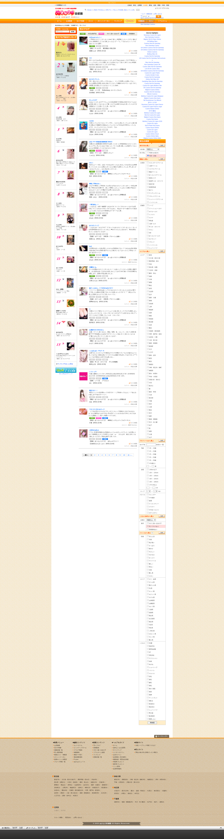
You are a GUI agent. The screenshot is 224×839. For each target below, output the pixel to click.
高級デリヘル (153, 172)
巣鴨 (150, 282)
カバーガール (78, 745)
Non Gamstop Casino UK (152, 64)
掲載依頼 (149, 14)
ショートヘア (153, 667)
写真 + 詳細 (152, 156)
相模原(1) (150, 779)
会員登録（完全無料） (120, 757)
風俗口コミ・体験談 (60, 755)
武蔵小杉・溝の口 (154, 379)
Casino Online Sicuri (152, 134)
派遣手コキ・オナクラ (156, 181)
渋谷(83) (94, 779)
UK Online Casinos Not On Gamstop (152, 48)
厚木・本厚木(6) (161, 779)
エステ (151, 217)
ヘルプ (143, 14)
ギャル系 (131, 10)
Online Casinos (152, 52)
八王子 (151, 352)
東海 (150, 5)
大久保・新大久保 (154, 258)
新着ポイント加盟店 (60, 759)
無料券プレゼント (118, 764)
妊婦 (150, 661)
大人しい (152, 552)
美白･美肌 (152, 689)
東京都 (56, 776)
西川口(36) (125, 791)
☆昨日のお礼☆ (94, 430)
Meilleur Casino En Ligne (152, 113)
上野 (150, 307)
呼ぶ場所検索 (58, 752)
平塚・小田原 (153, 376)
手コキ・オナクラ (154, 227)
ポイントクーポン (104, 21)
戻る (137, 10)
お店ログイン (117, 755)
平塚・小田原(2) (119, 782)
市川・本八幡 (153, 422)
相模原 (151, 370)
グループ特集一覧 (59, 762)
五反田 (151, 291)
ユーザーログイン (118, 752)
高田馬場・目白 (154, 261)
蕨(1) (132, 791)
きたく (91, 163)
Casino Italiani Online (152, 109)
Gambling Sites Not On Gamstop (152, 81)
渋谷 (150, 264)
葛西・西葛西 (153, 343)
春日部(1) (157, 791)
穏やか (151, 548)
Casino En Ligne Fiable (152, 73)
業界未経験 (152, 649)
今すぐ (151, 21)
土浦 (150, 434)
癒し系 (151, 573)
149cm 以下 (153, 469)
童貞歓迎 (152, 716)
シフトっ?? (92, 372)
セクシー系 (152, 594)
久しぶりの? (93, 100)
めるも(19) (59, 160)
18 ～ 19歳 (152, 448)
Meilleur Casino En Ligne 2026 (152, 121)
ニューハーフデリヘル (156, 199)
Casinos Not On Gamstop (152, 43)
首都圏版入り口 (61, 5)
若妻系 (151, 612)
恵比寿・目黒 (153, 267)
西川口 (151, 386)
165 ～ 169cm (153, 482)
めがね (151, 664)
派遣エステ (152, 178)
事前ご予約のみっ (94, 183)
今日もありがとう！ (95, 37)
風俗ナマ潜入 (78, 755)
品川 (150, 294)
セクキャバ (152, 239)
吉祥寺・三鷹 (153, 337)
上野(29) (65, 787)
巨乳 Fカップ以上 (111, 10)
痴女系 (151, 622)
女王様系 (152, 618)
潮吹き (151, 701)
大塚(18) (101, 782)
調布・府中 (152, 355)
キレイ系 (152, 637)
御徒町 (151, 310)
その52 (91, 121)
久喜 (150, 395)
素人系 (151, 640)
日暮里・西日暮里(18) (76, 790)
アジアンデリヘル (154, 193)
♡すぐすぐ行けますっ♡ (97, 409)
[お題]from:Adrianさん (96, 330)
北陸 (154, 5)
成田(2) (161, 802)
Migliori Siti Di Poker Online (152, 39)
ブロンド (152, 242)
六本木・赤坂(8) (72, 782)
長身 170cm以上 (99, 10)
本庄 (150, 413)
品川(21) (86, 785)
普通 (150, 501)
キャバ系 (152, 591)
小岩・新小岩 (153, 340)
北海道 (130, 5)
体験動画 (76, 752)
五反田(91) (77, 785)
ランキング (118, 21)
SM (150, 233)
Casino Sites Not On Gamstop (152, 66)
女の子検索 (80, 21)
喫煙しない (152, 719)
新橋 (150, 300)
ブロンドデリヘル (154, 196)
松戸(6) (149, 802)
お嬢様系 (152, 603)
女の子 (15, 828)
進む (139, 10)
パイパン (152, 670)
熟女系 (151, 615)
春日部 (151, 398)
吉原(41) (57, 790)
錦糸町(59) (95, 793)
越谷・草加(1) (140, 791)
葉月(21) (58, 52)
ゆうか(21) (59, 246)
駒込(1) (63, 785)
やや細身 (152, 498)
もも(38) (58, 139)
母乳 (150, 685)
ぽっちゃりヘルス (154, 236)
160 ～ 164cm (153, 479)
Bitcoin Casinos (152, 94)
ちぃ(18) (58, 96)
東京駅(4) (104, 787)
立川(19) (103, 793)
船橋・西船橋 (153, 419)
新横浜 (151, 364)
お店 (21, 828)
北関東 (140, 5)
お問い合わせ (158, 14)
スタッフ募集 (58, 817)
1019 (56, 17)
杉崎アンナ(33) (61, 311)
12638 (63, 17)
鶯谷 (150, 328)
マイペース (152, 561)
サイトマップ (117, 750)
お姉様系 (152, 600)
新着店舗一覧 (97, 757)
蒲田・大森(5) (95, 785)
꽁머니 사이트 (152, 102)
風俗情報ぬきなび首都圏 (62, 25)
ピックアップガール (80, 748)
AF (150, 652)
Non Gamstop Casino (152, 45)
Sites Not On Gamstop (152, 62)
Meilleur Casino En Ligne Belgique (152, 96)
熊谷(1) (130, 793)
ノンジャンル (153, 202)
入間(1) (123, 793)
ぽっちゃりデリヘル (155, 175)
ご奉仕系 (152, 631)
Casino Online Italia (152, 136)
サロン (151, 230)
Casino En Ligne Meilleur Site (152, 85)
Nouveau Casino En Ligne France (152, 104)
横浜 (150, 361)
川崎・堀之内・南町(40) (137, 779)
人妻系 (151, 609)
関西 (159, 5)
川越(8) (164, 791)
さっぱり (152, 545)
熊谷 (150, 410)
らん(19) (58, 225)
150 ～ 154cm (153, 473)
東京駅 (151, 322)
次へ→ (130, 455)
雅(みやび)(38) (60, 182)
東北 (134, 5)
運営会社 (68, 817)
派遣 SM (151, 184)
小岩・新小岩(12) (71, 793)
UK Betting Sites (152, 41)
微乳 (150, 682)
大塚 (150, 279)
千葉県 (116, 799)
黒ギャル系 (152, 585)
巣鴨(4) (56, 785)
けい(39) (58, 117)
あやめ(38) (59, 74)
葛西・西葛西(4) (85, 793)
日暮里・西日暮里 (154, 331)
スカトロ (152, 673)
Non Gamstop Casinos (148, 24)
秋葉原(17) (95, 787)
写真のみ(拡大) (153, 153)
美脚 (150, 695)
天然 (150, 539)
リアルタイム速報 (99, 752)
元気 (150, 570)
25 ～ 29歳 (152, 454)
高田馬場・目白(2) (83, 779)
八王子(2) (57, 795)
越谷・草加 (152, 392)
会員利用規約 (117, 769)
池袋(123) (94, 782)
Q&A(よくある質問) (119, 748)
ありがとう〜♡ (94, 225)
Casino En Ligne (152, 123)
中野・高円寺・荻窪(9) (92, 790)
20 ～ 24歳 (152, 451)
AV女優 (120, 10)
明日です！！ (93, 390)
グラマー (152, 507)
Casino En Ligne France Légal (152, 106)
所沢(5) (116, 793)
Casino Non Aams (152, 119)
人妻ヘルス (152, 224)
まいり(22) (59, 268)
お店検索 (69, 21)
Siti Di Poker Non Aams (152, 125)
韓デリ (151, 190)
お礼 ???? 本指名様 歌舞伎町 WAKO (100, 142)
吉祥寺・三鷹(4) (59, 793)
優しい (151, 564)
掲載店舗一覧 (58, 750)
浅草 (150, 313)
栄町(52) (117, 802)
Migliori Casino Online (152, 90)
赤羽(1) (70, 785)
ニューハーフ (153, 248)
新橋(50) (104, 785)
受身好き (152, 704)
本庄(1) (137, 793)
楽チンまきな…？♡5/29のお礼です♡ (101, 288)
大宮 (150, 382)
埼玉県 (116, 788)
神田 (150, 316)
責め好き (152, 707)
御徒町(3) (73, 787)
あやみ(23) (59, 332)
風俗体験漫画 (78, 757)
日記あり (90, 10)
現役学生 (152, 646)
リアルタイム (162, 21)
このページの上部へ (161, 736)
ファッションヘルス (155, 208)
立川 (150, 349)
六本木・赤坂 (153, 270)
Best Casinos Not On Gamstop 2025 (152, 18)
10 (124, 455)
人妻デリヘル (153, 166)
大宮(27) (117, 791)
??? (90, 58)
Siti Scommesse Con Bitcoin (152, 100)
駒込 (150, 285)
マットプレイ (153, 698)
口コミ (91, 21)
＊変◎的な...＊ (94, 204)
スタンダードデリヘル (156, 163)
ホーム (59, 21)
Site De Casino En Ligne (152, 115)
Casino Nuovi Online (152, 127)
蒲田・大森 (152, 297)
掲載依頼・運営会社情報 (120, 759)
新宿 (150, 255)
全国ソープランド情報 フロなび (145, 745)
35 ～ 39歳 (152, 460)
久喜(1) (149, 791)
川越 (150, 401)
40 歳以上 (152, 463)
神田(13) (87, 787)
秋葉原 (151, 319)
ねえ (90, 246)
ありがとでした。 (94, 79)
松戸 (150, 425)
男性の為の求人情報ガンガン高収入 (146, 752)
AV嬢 (150, 643)
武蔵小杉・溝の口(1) (133, 782)
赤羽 (150, 288)
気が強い (152, 542)
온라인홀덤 (152, 111)
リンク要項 (116, 766)
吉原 (150, 325)
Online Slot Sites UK (152, 79)
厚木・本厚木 (153, 373)
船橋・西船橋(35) (127, 802)
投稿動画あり (153, 529)
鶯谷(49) (64, 790)
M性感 (151, 220)
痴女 (125, 10)
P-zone (76, 759)
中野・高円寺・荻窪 (155, 334)
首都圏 (145, 5)
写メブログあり (154, 526)
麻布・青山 (152, 273)
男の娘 (151, 713)
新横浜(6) (125, 779)
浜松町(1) (57, 787)
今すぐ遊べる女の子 (155, 523)
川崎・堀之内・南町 (155, 367)
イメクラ (152, 214)
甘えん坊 (152, 536)
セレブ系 (152, 606)
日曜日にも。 (93, 267)
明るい (151, 567)
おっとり (152, 558)
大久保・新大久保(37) (68, 779)
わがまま (152, 555)
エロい (151, 576)
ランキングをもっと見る (65, 364)
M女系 (151, 628)
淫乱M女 (151, 655)
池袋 (150, 276)
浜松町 (151, 303)
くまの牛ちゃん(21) (62, 354)
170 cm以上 (153, 485)
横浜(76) (117, 779)
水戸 (150, 437)
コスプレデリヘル (154, 169)
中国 (163, 5)
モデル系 (152, 597)
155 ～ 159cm (153, 476)
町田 (150, 358)
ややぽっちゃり (154, 510)
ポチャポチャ (153, 513)
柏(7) (155, 802)
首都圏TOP (74, 25)
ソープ (151, 205)
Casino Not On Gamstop (152, 56)
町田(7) (75, 795)
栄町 (150, 416)
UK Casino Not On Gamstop (152, 87)
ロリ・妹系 (152, 579)
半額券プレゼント (118, 762)
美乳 (150, 679)
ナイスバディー (154, 504)
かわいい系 (152, 634)
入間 (150, 407)
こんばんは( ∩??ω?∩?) (96, 351)
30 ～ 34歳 (152, 457)
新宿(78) (57, 779)
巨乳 (150, 676)
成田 (150, 431)
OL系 (150, 588)
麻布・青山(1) (84, 782)
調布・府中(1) (66, 795)
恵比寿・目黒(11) (59, 782)
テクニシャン (153, 658)
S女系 (151, 625)
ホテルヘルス (153, 211)
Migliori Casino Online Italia (152, 138)
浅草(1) (80, 787)
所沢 (150, 404)
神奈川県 (117, 776)
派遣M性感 (152, 187)
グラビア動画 (78, 750)
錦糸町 (151, 346)
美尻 (150, 692)
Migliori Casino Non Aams (152, 98)
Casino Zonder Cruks (152, 75)
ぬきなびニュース (79, 762)
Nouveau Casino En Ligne (152, 35)
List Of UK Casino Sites (152, 69)
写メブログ (130, 21)
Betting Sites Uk (152, 54)
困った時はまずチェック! (66, 373)
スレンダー (152, 494)
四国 (167, 5)
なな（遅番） (60, 289)
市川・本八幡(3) (140, 802)
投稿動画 (141, 21)
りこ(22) (58, 203)
